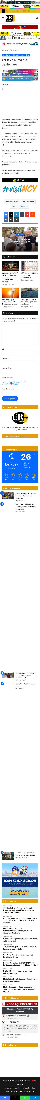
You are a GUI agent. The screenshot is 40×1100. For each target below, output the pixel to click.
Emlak (26, 1091)
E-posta (5, 358)
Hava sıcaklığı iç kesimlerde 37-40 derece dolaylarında (9, 302)
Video (13, 1091)
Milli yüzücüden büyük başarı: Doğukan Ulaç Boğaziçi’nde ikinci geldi (20, 241)
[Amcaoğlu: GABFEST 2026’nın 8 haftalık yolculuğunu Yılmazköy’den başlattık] (10, 266)
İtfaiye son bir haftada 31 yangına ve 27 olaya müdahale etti (25, 675)
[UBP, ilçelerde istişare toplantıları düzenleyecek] (29, 266)
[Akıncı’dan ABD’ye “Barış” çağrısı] (8, 766)
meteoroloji (29, 202)
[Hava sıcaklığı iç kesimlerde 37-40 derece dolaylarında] (10, 293)
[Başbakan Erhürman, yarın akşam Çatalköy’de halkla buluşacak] (8, 587)
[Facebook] (6, 214)
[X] (11, 214)
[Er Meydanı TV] (10, 18)
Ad (3, 349)
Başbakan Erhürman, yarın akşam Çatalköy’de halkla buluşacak (26, 506)
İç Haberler (15, 50)
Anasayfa (6, 50)
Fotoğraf (19, 1091)
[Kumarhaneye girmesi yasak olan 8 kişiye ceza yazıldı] (8, 856)
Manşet (16, 55)
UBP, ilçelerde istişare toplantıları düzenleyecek (29, 275)
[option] (20, 239)
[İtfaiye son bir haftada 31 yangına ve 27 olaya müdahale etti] (8, 675)
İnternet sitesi (7, 368)
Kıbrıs (33, 1088)
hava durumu (12, 202)
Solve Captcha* (7, 377)
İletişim (31, 1091)
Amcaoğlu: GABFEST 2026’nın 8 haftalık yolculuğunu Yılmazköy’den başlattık (10, 277)
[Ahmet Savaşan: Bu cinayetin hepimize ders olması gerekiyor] (8, 495)
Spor (7, 1091)
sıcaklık (24, 206)
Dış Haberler (26, 1088)
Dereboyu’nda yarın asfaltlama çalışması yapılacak (29, 302)
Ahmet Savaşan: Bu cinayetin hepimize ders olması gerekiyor (27, 496)
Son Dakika (25, 55)
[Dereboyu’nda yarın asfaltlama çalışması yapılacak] (29, 293)
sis (14, 206)
